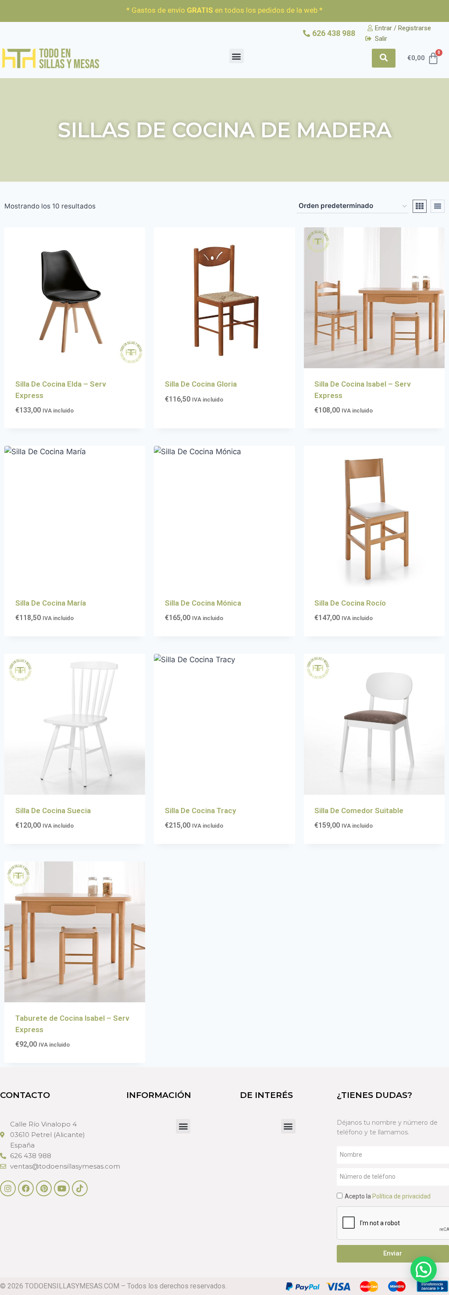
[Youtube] (62, 1188)
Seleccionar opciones (204, 425)
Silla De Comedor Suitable (358, 810)
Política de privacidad (401, 1196)
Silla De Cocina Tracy (200, 810)
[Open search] (384, 58)
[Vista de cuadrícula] (420, 206)
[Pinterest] (44, 1188)
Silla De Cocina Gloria (201, 384)
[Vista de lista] (438, 206)
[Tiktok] (80, 1188)
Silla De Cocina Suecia (53, 810)
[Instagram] (8, 1188)
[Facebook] (26, 1188)
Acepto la (388, 1196)
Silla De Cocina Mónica (203, 603)
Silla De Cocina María (50, 603)
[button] (236, 56)
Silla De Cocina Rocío (350, 603)
